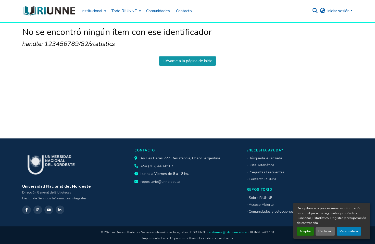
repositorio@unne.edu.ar (161, 181)
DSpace (175, 238)
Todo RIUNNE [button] (124, 11)
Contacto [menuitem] (184, 11)
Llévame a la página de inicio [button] (187, 61)
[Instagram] (37, 210)
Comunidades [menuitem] (158, 11)
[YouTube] (48, 210)
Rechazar (325, 231)
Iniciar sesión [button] (339, 11)
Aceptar (305, 231)
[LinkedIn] (60, 210)
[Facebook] (26, 210)
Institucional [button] (91, 11)
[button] (49, 11)
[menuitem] (93, 11)
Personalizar (349, 231)
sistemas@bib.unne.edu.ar (228, 232)
